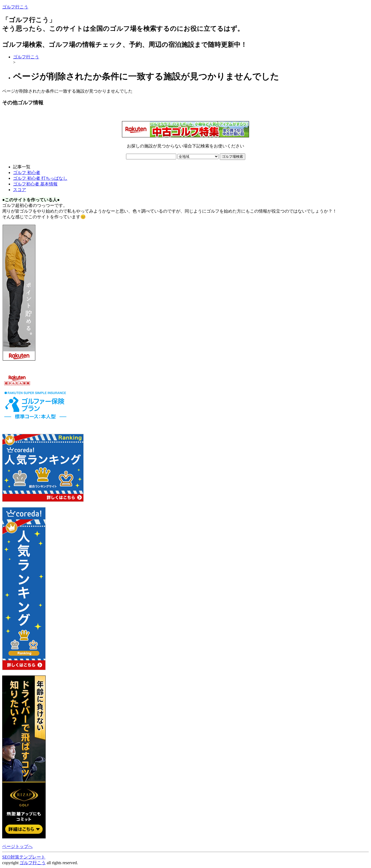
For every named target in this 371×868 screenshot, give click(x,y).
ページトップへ (17, 846)
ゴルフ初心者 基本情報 (35, 184)
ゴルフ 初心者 (26, 172)
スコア (19, 189)
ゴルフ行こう (15, 7)
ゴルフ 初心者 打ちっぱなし (40, 178)
